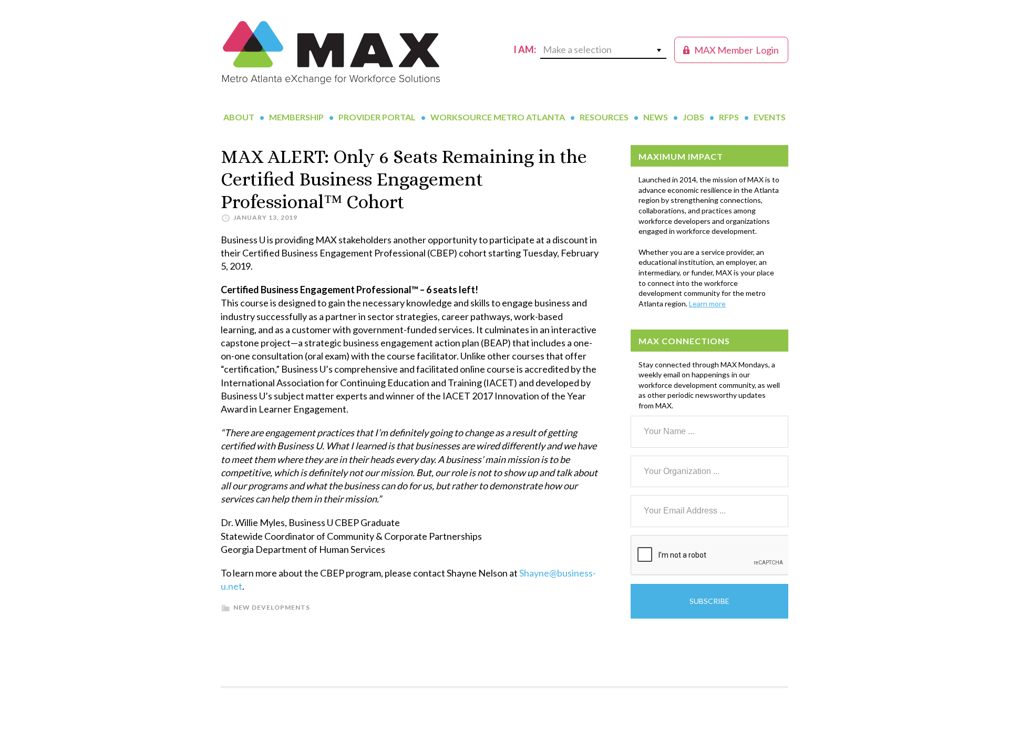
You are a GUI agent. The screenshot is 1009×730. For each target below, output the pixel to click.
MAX (331, 52)
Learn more (707, 303)
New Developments (271, 607)
